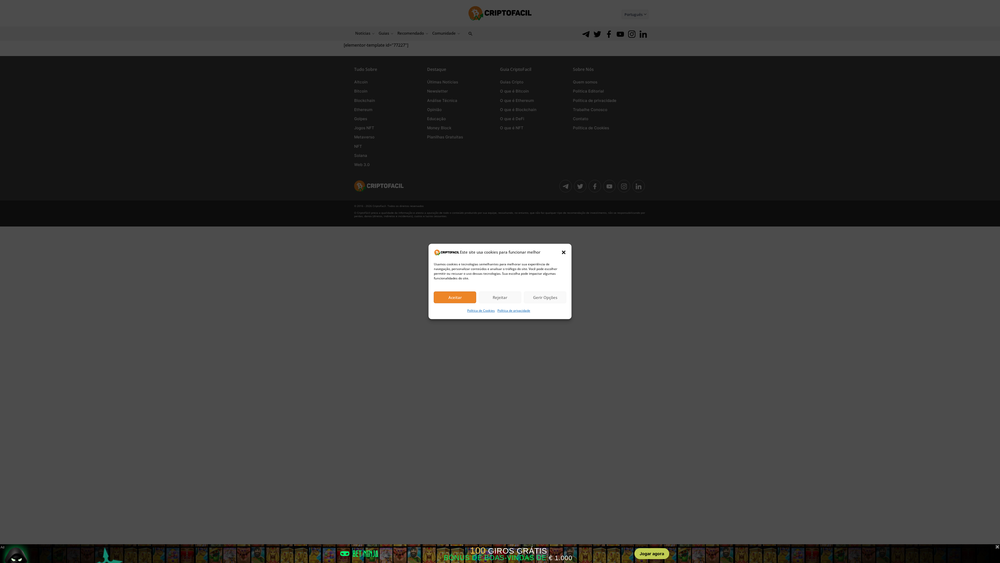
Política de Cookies (481, 311)
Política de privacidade (513, 311)
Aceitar (455, 297)
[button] (563, 252)
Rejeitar (500, 297)
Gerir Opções (545, 297)
